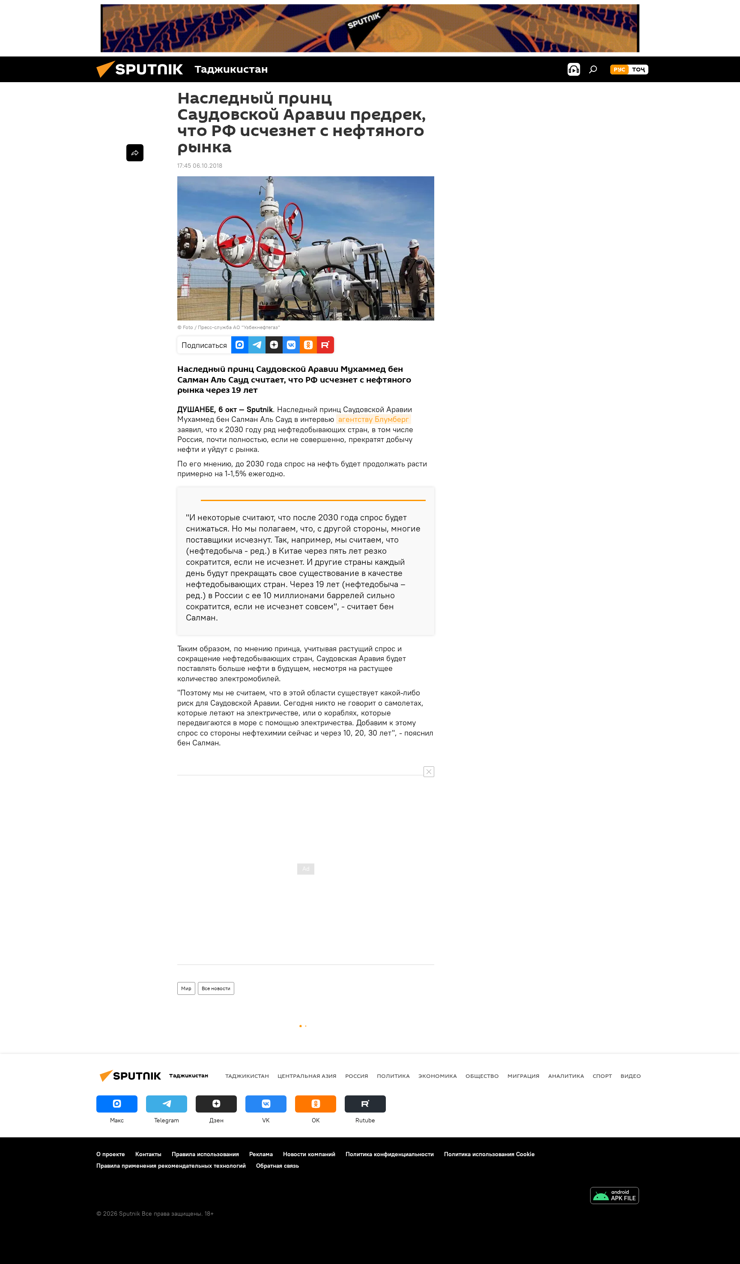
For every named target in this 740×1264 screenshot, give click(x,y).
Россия (356, 1076)
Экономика (437, 1076)
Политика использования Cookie (489, 1154)
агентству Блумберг (373, 419)
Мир (186, 988)
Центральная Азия (307, 1076)
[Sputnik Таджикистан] (143, 80)
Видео (631, 1076)
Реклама (261, 1154)
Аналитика (566, 1076)
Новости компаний (309, 1154)
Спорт (602, 1076)
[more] (134, 152)
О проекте (110, 1154)
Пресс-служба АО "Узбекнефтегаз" (239, 327)
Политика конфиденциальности (390, 1154)
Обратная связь (277, 1165)
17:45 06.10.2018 (199, 165)
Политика (393, 1076)
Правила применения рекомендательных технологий (171, 1165)
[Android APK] (614, 1196)
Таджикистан (247, 1076)
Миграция (523, 1076)
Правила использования (205, 1154)
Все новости (216, 988)
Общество (482, 1076)
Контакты (148, 1154)
